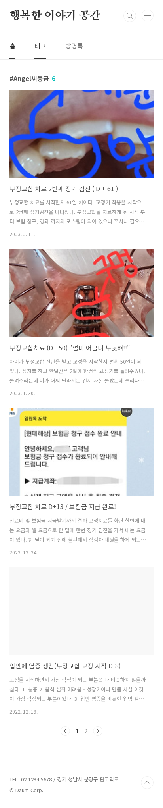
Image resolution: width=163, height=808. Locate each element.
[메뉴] (148, 15)
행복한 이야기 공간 (54, 15)
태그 (40, 45)
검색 (130, 16)
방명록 (74, 45)
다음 (97, 731)
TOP (147, 782)
